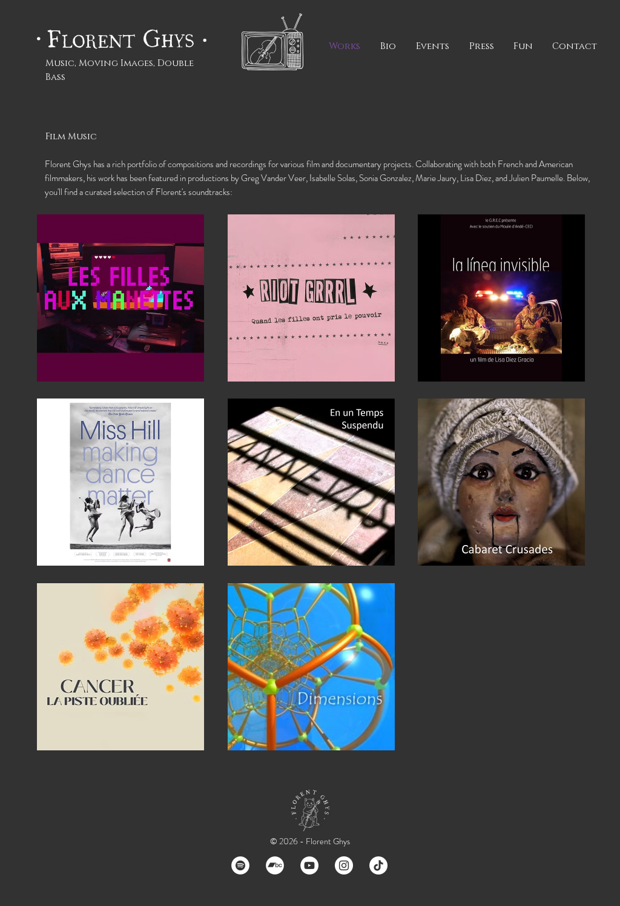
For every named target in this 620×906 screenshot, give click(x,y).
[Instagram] (344, 865)
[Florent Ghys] (125, 39)
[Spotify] (240, 865)
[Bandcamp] (275, 865)
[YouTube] (309, 865)
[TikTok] (378, 865)
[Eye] (120, 298)
